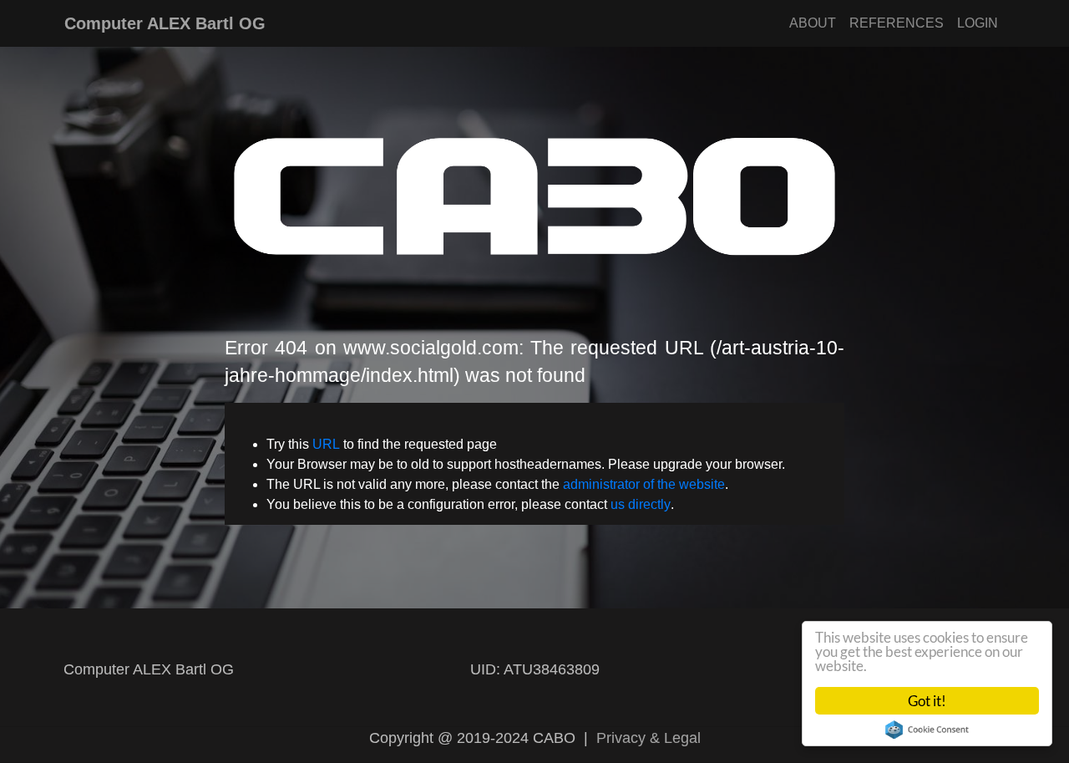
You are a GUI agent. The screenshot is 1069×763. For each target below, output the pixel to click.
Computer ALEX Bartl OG (165, 23)
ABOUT (812, 23)
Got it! (927, 701)
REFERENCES (896, 23)
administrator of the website (644, 484)
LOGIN (977, 23)
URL (326, 444)
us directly (640, 504)
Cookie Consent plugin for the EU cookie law (927, 729)
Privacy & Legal (648, 738)
